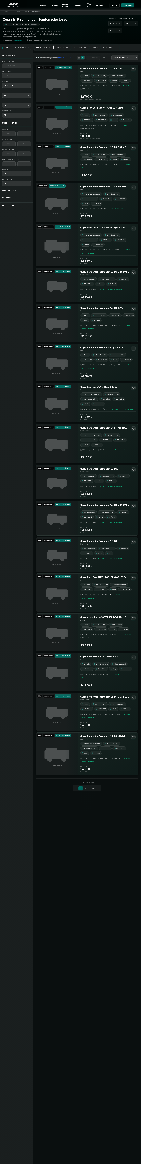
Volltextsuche (8, 61)
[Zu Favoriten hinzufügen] (133, 69)
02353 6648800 (18, 40)
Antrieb (5, 169)
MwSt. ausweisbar (9, 190)
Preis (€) (5, 129)
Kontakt (99, 5)
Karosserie (6, 111)
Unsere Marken (65, 5)
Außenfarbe (7, 179)
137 (93, 788)
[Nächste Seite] (98, 788)
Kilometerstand (8, 149)
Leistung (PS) (7, 139)
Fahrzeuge (53, 5)
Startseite (42, 5)
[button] (79, 5)
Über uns (89, 5)
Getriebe (5, 101)
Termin (114, 5)
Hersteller (6, 71)
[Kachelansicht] (79, 57)
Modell (5, 81)
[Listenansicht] (82, 57)
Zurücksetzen (23, 48)
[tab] (44, 47)
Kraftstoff (6, 91)
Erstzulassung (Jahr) (10, 159)
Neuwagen (6, 197)
